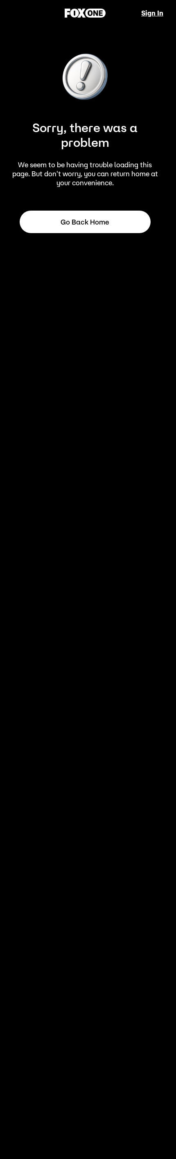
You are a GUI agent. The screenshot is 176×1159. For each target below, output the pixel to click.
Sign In (152, 13)
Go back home (85, 222)
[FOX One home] (85, 13)
